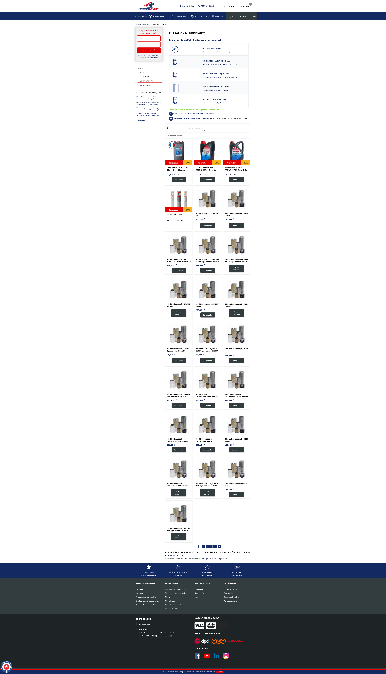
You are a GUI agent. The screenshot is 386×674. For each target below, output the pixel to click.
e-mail (225, 559)
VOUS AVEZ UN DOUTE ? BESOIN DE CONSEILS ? (191, 118)
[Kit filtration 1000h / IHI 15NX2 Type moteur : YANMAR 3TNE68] (179, 245)
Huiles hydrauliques (145, 81)
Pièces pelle (228, 593)
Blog (196, 597)
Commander (179, 179)
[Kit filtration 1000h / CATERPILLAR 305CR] (208, 425)
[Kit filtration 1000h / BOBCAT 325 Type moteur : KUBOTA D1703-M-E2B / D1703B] (179, 514)
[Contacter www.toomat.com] (237, 569)
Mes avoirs (169, 597)
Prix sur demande (236, 268)
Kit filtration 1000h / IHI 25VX (236, 348)
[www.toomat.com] (149, 6)
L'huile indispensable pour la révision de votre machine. (220, 77)
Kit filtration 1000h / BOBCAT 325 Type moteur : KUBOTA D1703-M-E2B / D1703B (178, 530)
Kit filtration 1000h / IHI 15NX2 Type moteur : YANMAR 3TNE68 (179, 261)
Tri (168, 128)
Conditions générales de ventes (147, 601)
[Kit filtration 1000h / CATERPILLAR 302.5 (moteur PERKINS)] (208, 380)
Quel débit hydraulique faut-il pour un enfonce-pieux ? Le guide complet (148, 103)
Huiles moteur (143, 77)
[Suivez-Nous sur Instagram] (226, 656)
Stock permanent (208, 575)
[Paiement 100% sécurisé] (178, 569)
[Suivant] (219, 546)
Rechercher (147, 50)
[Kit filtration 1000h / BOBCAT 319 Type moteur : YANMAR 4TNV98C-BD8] (208, 469)
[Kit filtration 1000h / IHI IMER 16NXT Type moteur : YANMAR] (208, 245)
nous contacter (174, 555)
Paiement (139, 589)
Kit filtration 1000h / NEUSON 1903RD (207, 305)
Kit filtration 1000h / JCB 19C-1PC (207, 214)
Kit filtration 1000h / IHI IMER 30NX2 (236, 440)
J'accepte (220, 672)
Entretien (219, 16)
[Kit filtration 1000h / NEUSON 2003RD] (236, 290)
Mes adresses (170, 601)
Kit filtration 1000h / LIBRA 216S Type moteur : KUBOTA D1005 (207, 350)
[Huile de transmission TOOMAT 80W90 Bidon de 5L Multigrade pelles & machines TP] (236, 152)
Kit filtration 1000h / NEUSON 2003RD (236, 305)
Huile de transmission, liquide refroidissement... (218, 103)
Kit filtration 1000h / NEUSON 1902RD (178, 305)
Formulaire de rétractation (146, 597)
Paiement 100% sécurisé (178, 572)
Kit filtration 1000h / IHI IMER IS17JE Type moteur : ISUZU (236, 260)
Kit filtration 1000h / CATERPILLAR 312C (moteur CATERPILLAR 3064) (178, 485)
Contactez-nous (152, 58)
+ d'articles (140, 120)
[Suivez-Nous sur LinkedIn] (216, 656)
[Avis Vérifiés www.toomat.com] (149, 569)
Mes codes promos (172, 609)
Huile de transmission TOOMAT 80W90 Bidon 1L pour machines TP (206, 170)
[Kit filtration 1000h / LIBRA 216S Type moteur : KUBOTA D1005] (208, 334)
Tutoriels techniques (148, 92)
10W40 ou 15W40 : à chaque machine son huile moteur (221, 64)
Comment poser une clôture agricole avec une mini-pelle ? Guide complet (148, 114)
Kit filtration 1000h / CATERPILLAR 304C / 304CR (177, 440)
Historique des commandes (175, 589)
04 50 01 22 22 (237, 575)
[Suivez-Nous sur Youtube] (207, 656)
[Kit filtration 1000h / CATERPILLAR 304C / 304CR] (179, 425)
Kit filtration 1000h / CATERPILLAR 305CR (204, 440)
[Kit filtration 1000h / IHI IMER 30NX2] (236, 425)
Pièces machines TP (160, 16)
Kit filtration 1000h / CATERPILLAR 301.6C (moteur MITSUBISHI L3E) (236, 396)
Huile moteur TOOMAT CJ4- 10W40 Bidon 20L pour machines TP (177, 170)
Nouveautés (199, 593)
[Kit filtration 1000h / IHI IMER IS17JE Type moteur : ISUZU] (236, 245)
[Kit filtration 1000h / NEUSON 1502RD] (236, 199)
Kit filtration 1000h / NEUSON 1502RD (236, 214)
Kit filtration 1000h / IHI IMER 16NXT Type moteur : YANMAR (207, 260)
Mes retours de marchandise (176, 593)
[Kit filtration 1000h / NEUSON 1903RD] (208, 290)
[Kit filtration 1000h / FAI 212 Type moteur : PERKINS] (179, 334)
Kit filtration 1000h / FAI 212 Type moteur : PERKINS (178, 349)
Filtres (140, 68)
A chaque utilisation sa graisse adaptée (215, 90)
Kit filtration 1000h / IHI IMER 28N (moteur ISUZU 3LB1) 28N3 (178, 396)
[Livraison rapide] (207, 569)
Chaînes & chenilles (231, 589)
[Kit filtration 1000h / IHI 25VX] (236, 334)
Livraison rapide (207, 572)
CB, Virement (178, 575)
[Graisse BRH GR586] (179, 199)
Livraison (139, 593)
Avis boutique (149, 572)
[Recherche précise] (254, 16)
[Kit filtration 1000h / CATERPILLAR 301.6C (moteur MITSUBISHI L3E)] (236, 380)
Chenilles (143, 16)
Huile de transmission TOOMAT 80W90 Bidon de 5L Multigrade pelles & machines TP (236, 171)
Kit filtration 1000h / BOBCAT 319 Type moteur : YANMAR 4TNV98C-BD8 (207, 485)
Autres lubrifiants (145, 85)
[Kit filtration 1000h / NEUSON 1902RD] (179, 290)
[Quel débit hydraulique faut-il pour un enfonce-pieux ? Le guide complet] (149, 98)
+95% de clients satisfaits (149, 575)
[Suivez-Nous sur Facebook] (198, 656)
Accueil (138, 24)
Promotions (199, 589)
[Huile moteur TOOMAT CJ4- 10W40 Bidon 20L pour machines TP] (179, 152)
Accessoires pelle (202, 16)
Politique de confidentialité (146, 605)
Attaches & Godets (181, 16)
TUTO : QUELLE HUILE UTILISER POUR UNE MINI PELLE (193, 113)
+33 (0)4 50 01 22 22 (210, 559)
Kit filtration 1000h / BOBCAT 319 (236, 484)
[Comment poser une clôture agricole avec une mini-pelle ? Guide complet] (149, 109)
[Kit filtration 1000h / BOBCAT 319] (236, 469)
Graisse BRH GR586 (174, 215)
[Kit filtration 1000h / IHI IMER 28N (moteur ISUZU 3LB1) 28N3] (179, 380)
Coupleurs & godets (231, 597)
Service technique (237, 572)
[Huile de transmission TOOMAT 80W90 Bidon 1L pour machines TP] (208, 152)
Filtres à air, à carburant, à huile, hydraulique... (217, 52)
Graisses (141, 72)
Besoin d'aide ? (187, 6)
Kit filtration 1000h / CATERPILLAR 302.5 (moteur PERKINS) (207, 396)
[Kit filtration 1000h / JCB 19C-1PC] (208, 199)
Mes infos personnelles (174, 605)
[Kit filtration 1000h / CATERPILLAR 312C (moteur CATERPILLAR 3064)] (179, 469)
